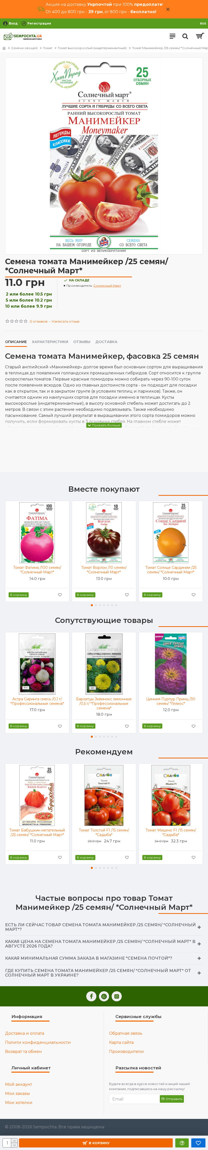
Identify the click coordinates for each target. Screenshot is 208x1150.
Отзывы (81, 342)
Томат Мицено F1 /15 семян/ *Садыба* (171, 832)
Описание (16, 342)
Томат (47, 48)
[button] (92, 605)
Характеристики (50, 342)
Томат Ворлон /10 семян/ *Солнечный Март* (104, 569)
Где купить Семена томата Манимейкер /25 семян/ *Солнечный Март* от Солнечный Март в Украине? (98, 973)
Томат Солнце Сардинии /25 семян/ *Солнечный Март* (170, 569)
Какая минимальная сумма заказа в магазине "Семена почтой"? (88, 958)
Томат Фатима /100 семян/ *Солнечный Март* (37, 569)
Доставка (106, 342)
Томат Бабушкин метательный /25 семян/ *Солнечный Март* (37, 832)
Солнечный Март (107, 285)
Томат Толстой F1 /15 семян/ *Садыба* (104, 832)
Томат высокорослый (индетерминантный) (92, 48)
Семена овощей (24, 48)
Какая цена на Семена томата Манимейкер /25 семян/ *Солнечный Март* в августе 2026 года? (100, 944)
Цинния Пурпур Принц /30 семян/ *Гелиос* (170, 701)
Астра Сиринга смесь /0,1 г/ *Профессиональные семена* (37, 701)
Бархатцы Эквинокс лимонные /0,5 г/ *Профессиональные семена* (104, 703)
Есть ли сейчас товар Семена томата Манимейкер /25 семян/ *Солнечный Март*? (100, 927)
